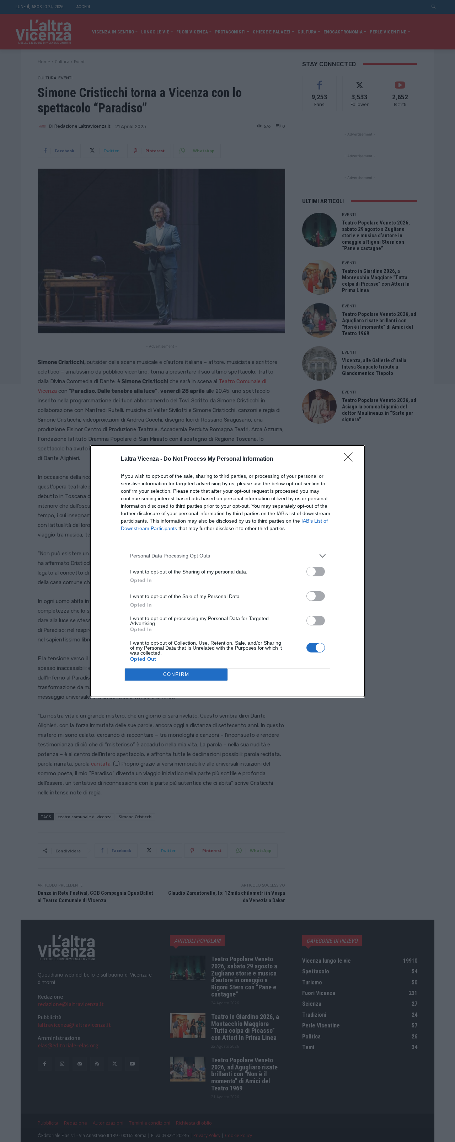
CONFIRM (176, 674)
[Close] (350, 459)
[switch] (315, 571)
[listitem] (227, 556)
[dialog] (227, 571)
